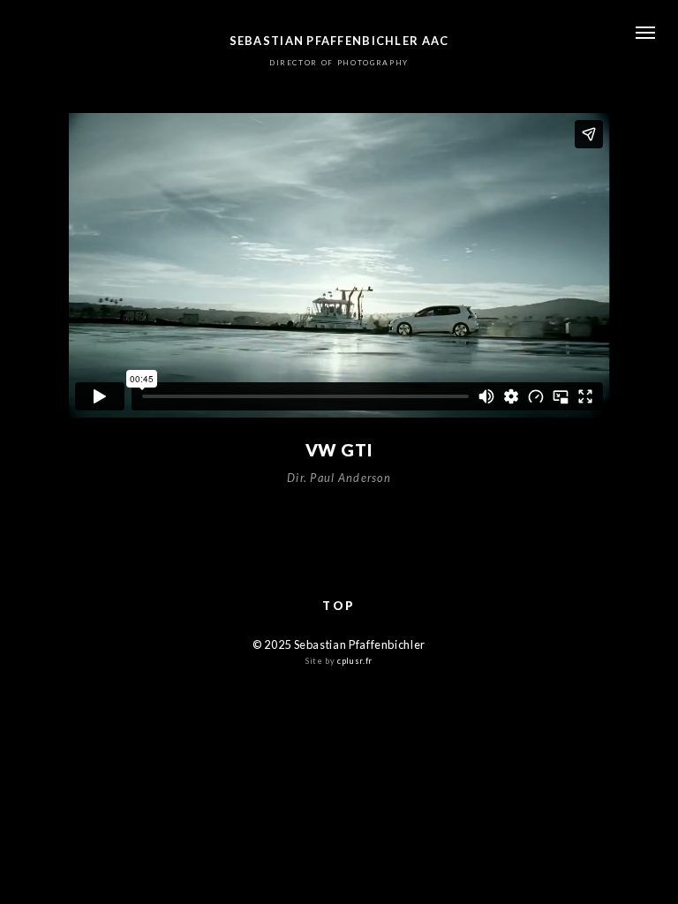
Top (339, 606)
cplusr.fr (355, 661)
